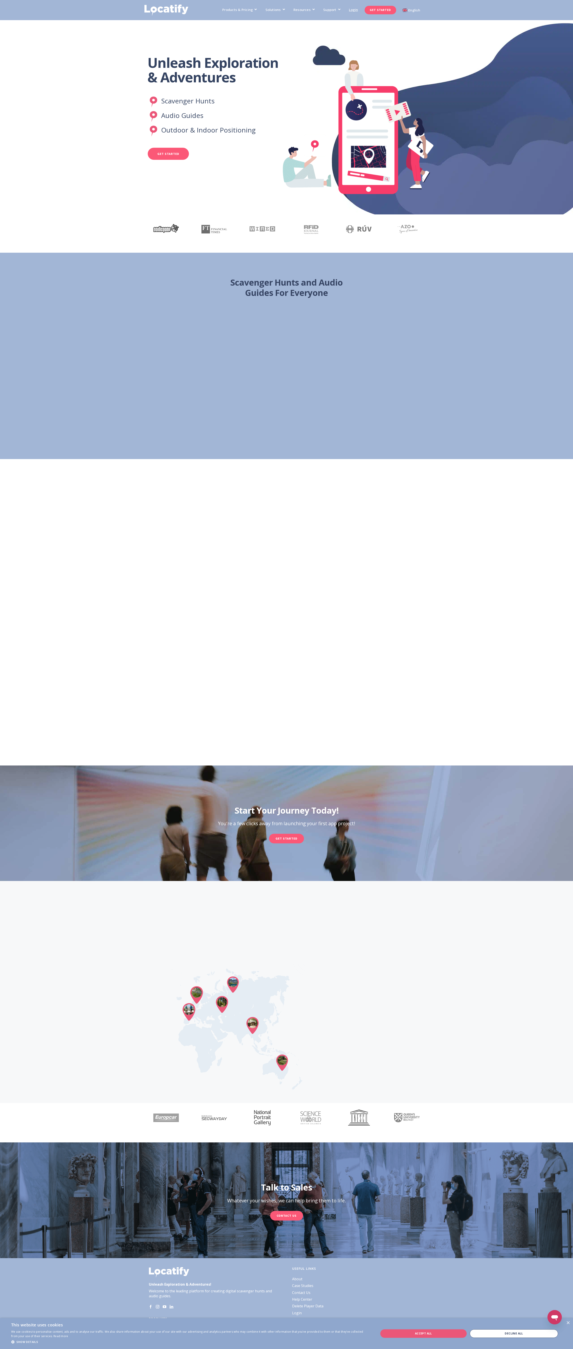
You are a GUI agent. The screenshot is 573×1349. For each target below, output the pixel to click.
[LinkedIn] (171, 1306)
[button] (189, 1342)
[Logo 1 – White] (166, 6)
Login (297, 1313)
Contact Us (301, 1292)
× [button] (568, 1323)
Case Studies (302, 1285)
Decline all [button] (514, 1333)
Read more (60, 1336)
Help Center (302, 1299)
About (297, 1278)
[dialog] (286, 1333)
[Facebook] (150, 1306)
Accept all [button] (423, 1333)
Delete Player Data (307, 1306)
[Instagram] (157, 1306)
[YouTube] (164, 1306)
